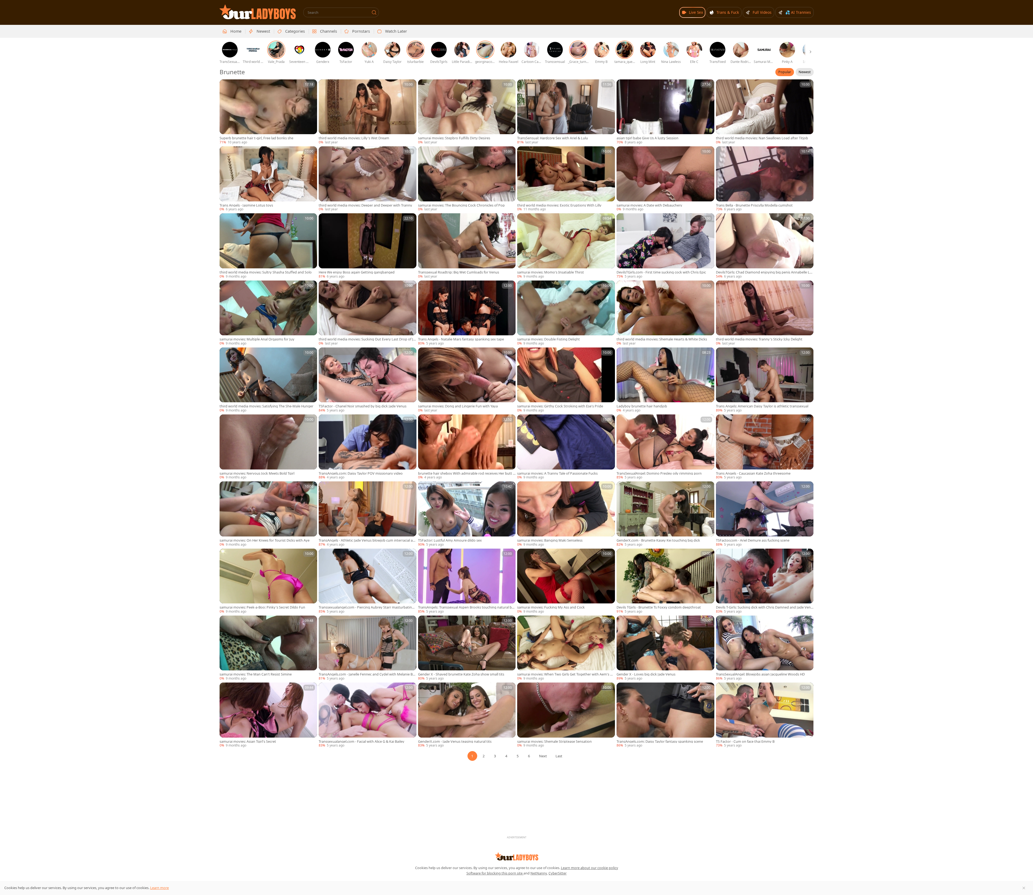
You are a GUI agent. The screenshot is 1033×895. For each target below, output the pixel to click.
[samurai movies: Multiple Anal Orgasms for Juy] (268, 313)
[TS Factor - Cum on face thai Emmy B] (765, 715)
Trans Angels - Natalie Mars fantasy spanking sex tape (461, 339)
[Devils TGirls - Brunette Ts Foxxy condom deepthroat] (665, 581)
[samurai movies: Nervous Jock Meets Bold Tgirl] (268, 447)
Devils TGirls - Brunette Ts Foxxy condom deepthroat (659, 607)
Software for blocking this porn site (494, 873)
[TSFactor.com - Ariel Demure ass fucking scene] (765, 514)
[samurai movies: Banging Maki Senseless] (566, 514)
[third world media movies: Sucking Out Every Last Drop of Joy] (367, 313)
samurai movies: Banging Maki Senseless (550, 540)
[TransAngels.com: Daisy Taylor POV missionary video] (367, 447)
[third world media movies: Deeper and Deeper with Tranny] (367, 179)
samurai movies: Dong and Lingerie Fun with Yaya (458, 406)
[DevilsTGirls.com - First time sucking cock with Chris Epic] (665, 246)
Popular (784, 71)
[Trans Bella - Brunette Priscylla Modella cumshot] (765, 179)
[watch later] (226, 86)
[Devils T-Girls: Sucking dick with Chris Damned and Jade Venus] (765, 581)
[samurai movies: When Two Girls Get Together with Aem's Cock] (566, 648)
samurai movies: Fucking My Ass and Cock (551, 607)
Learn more (159, 887)
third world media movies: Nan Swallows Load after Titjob (762, 138)
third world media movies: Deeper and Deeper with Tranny (365, 205)
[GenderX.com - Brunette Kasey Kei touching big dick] (665, 514)
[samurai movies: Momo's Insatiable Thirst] (566, 246)
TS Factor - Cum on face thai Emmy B (745, 741)
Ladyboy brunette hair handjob (642, 406)
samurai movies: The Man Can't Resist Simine (256, 674)
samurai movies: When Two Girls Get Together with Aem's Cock (565, 674)
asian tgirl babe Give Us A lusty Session (647, 138)
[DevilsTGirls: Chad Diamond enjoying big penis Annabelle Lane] (765, 246)
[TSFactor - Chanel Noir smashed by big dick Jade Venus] (367, 380)
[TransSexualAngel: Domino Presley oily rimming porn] (665, 447)
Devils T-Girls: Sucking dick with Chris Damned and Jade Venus (764, 607)
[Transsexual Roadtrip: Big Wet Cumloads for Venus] (467, 246)
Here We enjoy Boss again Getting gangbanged (357, 272)
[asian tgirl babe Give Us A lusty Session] (665, 112)
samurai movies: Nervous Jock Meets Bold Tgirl (257, 473)
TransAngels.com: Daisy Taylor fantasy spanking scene (660, 741)
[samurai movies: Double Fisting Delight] (566, 313)
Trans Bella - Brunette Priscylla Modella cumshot (754, 205)
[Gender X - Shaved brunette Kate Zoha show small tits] (467, 648)
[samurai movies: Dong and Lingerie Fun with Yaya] (467, 380)
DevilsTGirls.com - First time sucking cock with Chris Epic (661, 272)
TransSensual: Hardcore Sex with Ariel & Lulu (552, 138)
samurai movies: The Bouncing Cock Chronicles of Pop (461, 205)
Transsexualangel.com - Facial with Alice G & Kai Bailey (361, 741)
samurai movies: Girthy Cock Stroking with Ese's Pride (560, 406)
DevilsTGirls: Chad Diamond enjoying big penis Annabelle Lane (764, 272)
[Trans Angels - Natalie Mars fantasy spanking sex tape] (467, 313)
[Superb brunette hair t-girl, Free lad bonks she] (268, 112)
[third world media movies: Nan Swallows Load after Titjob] (765, 112)
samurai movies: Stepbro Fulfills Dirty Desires (454, 138)
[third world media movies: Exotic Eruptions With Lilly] (566, 179)
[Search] (374, 12)
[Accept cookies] (1024, 888)
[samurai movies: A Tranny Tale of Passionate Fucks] (566, 447)
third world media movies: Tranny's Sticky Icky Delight (759, 339)
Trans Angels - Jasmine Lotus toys (246, 205)
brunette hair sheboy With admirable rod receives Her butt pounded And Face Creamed (466, 473)
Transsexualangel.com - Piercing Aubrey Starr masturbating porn (366, 607)
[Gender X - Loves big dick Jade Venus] (665, 648)
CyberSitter (558, 873)
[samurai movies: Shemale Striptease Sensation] (566, 715)
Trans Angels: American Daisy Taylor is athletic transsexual (762, 406)
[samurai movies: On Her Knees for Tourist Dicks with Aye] (268, 514)
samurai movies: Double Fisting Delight (548, 339)
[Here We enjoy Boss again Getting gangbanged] (367, 246)
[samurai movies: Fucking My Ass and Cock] (566, 581)
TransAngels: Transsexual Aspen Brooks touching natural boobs (466, 607)
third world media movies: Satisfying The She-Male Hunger (266, 406)
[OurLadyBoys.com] (258, 12)
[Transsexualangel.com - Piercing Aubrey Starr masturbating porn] (367, 581)
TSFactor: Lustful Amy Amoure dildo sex (450, 540)
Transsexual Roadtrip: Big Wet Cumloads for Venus (458, 272)
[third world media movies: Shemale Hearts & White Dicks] (665, 313)
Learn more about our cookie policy (589, 867)
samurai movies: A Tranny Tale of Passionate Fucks (557, 473)
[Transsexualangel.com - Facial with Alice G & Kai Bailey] (367, 715)
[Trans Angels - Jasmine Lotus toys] (268, 179)
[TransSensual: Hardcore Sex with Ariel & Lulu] (566, 112)
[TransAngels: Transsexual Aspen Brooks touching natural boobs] (467, 581)
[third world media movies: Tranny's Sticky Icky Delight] (765, 313)
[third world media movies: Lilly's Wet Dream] (367, 112)
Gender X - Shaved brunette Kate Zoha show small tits (461, 674)
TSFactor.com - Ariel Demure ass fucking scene (752, 540)
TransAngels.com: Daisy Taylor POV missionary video (361, 473)
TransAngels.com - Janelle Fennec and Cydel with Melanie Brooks (367, 674)
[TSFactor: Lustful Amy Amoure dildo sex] (467, 514)
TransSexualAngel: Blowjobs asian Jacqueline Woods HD (760, 674)
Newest (805, 71)
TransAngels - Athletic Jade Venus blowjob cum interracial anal (367, 540)
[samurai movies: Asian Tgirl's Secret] (268, 715)
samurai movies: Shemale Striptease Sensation (554, 741)
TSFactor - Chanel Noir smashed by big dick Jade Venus (362, 406)
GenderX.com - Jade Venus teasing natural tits (455, 741)
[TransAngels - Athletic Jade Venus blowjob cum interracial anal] (367, 514)
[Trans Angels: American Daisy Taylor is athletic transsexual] (765, 380)
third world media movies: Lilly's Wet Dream (354, 138)
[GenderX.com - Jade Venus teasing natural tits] (467, 715)
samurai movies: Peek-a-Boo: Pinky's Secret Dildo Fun (262, 607)
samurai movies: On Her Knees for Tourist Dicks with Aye (264, 540)
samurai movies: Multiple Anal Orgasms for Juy (257, 339)
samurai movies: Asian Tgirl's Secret (248, 741)
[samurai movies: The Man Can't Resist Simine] (268, 648)
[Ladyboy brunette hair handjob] (665, 380)
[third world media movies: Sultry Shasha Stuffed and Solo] (268, 246)
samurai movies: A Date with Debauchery (649, 205)
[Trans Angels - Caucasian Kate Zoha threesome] (765, 447)
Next (543, 756)
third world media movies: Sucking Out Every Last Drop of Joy (367, 339)
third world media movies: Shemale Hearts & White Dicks (662, 339)
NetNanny (538, 873)
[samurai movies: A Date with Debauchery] (665, 179)
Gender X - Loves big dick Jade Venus (646, 674)
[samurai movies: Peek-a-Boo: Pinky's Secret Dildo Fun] (268, 581)
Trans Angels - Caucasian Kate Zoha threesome (753, 473)
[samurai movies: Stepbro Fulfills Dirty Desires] (467, 112)
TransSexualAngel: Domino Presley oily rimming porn (659, 473)
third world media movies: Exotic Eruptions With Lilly (559, 205)
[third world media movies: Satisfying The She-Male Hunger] (268, 380)
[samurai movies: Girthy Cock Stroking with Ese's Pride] (566, 380)
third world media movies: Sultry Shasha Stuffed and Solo (266, 272)
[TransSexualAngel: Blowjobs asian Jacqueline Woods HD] (765, 648)
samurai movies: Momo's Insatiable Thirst (550, 272)
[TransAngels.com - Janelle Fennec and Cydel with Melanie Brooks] (367, 648)
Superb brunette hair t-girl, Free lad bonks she (256, 138)
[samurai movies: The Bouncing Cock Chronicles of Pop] (467, 179)
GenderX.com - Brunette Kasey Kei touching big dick (658, 540)
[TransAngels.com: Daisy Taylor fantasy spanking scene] (665, 715)
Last (559, 756)
